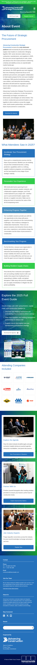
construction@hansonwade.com (11, 572)
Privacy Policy (6, 647)
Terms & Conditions (8, 645)
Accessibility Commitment (9, 649)
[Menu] (33, 8)
